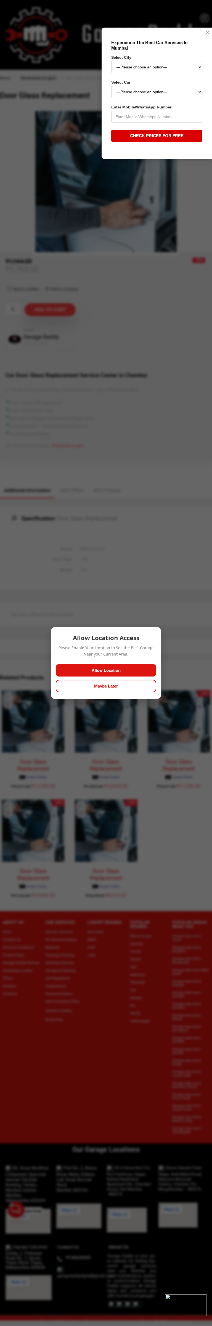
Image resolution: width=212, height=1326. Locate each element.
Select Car (120, 82)
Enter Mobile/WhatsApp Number (141, 107)
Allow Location (106, 670)
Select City (121, 57)
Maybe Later (106, 686)
